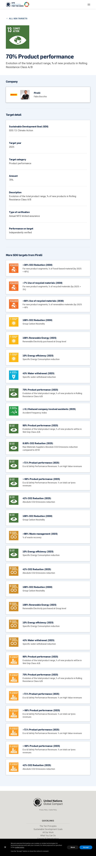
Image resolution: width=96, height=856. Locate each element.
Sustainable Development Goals (48, 829)
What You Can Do (48, 835)
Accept (86, 847)
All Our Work (48, 832)
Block (73, 847)
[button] (88, 4)
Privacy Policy (43, 810)
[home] (18, 4)
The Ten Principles (48, 826)
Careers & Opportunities (48, 838)
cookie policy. (19, 847)
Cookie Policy (53, 810)
